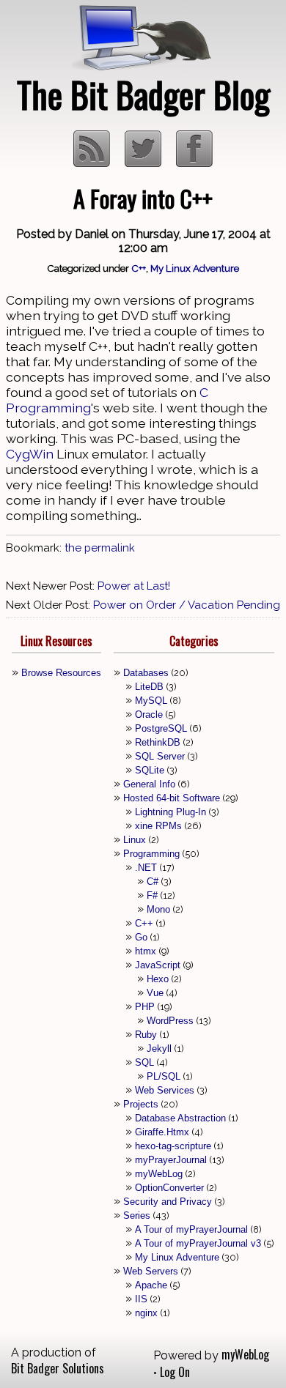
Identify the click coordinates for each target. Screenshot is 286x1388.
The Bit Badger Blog (143, 94)
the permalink (100, 547)
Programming (151, 853)
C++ (138, 268)
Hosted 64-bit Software (171, 798)
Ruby (146, 1034)
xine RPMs (158, 825)
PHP (145, 1006)
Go (141, 937)
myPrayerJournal (171, 1159)
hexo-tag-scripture (173, 1145)
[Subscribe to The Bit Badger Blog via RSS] (93, 162)
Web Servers (150, 1271)
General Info (149, 784)
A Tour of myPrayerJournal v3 (198, 1243)
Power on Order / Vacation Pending (186, 605)
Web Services (164, 1090)
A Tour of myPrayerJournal (191, 1229)
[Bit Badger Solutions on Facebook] (194, 162)
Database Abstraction (180, 1118)
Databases (146, 672)
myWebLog (159, 1173)
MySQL (151, 700)
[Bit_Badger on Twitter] (144, 162)
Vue (155, 992)
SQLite (149, 770)
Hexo (158, 978)
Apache (151, 1285)
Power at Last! (134, 586)
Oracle (149, 714)
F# (152, 895)
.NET (146, 867)
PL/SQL (163, 1076)
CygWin (30, 453)
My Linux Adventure (194, 268)
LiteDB (149, 686)
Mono (158, 909)
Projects (140, 1104)
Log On (175, 1372)
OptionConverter (169, 1187)
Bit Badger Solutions (57, 1368)
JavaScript (157, 965)
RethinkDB (157, 742)
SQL (144, 1062)
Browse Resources (61, 672)
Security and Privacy (167, 1201)
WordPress (170, 1020)
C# (152, 881)
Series (136, 1215)
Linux (134, 839)
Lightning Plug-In (170, 811)
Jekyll (159, 1048)
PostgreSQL (161, 728)
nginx (146, 1312)
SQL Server (160, 756)
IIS (141, 1299)
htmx (145, 951)
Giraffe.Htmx (162, 1132)
